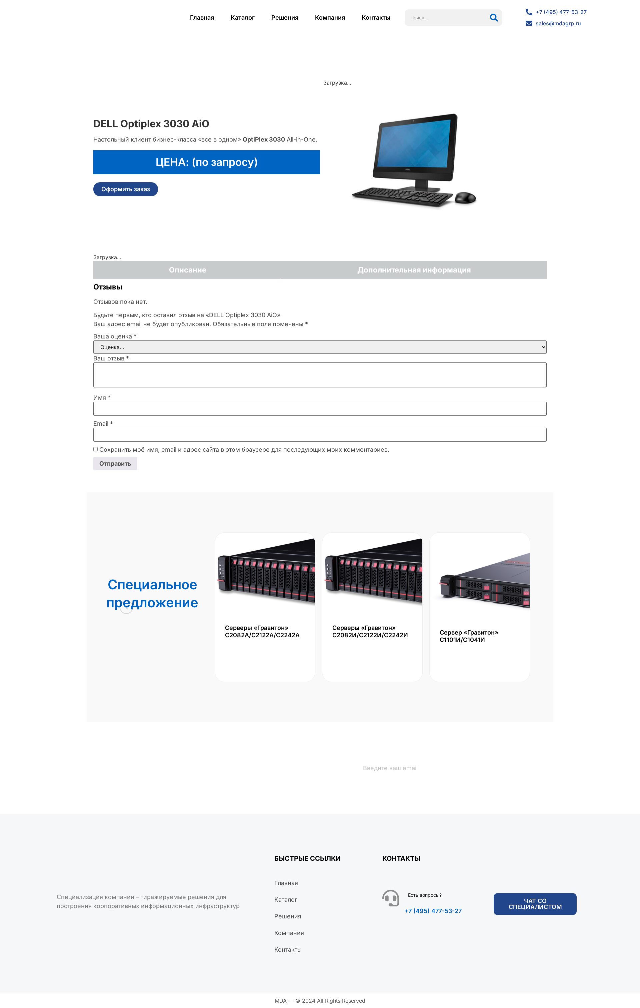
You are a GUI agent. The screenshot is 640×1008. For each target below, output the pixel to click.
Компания (330, 17)
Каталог (243, 17)
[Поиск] (494, 17)
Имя (102, 398)
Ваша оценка (115, 336)
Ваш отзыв (111, 358)
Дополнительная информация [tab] (414, 269)
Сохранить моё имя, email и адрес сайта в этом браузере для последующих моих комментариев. (244, 450)
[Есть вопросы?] (390, 898)
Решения (284, 17)
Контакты (376, 17)
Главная (202, 17)
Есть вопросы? (425, 895)
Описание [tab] (187, 269)
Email (103, 424)
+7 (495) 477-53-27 (433, 910)
